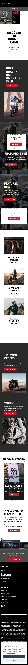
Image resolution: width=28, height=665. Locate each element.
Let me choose (11, 652)
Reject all (14, 660)
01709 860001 (15, 8)
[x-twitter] (7, 632)
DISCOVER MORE (8, 44)
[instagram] (5, 632)
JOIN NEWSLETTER (15, 585)
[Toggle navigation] (25, 3)
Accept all (14, 656)
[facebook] (2, 632)
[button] (1, 30)
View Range (14, 288)
